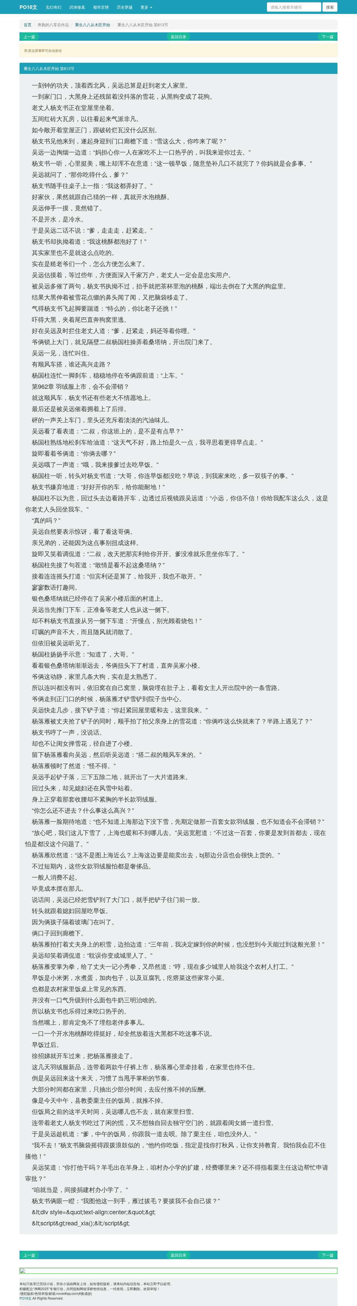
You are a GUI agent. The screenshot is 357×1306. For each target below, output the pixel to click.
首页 (28, 24)
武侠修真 (77, 7)
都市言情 (101, 7)
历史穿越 (124, 7)
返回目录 (178, 36)
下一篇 (328, 36)
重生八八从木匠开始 (92, 24)
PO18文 (28, 7)
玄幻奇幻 (53, 7)
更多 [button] (145, 7)
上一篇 (29, 36)
